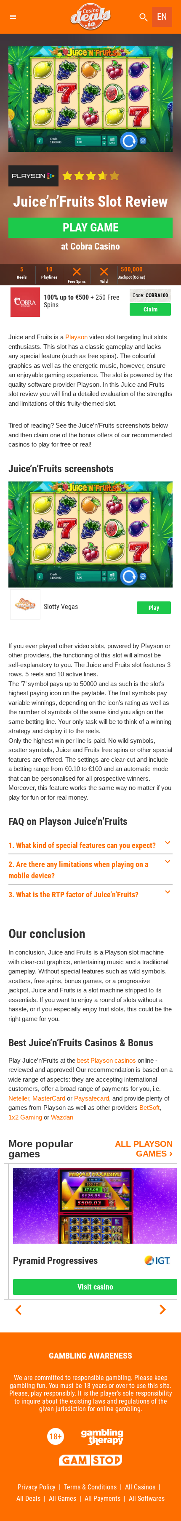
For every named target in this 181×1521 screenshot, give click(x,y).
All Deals (28, 1498)
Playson (76, 336)
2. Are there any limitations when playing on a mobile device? (78, 870)
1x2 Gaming (25, 1117)
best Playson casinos (106, 1060)
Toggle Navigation (12, 17)
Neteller (18, 1098)
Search (143, 17)
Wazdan (62, 1117)
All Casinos (140, 1487)
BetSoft (149, 1107)
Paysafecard (91, 1098)
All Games (62, 1498)
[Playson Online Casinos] (33, 175)
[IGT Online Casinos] (157, 1260)
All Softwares (147, 1498)
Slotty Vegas (61, 607)
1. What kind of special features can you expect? (82, 845)
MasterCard (48, 1098)
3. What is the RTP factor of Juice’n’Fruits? (73, 894)
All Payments (102, 1498)
